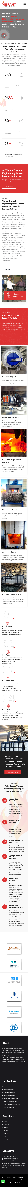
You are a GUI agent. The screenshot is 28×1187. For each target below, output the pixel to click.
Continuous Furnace (9, 1092)
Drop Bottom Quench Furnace (12, 1104)
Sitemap (6, 1139)
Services (6, 1130)
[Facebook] (10, 1183)
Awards (6, 1133)
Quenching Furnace (9, 1089)
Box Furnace (7, 1087)
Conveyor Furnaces (9, 1107)
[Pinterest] (20, 1183)
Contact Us (7, 1142)
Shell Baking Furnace (9, 1095)
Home (5, 1121)
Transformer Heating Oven (11, 1098)
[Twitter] (13, 1183)
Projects (6, 1127)
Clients (5, 1136)
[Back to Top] (25, 1184)
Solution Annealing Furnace (11, 1101)
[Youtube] (15, 1183)
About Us (6, 1124)
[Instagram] (17, 1183)
